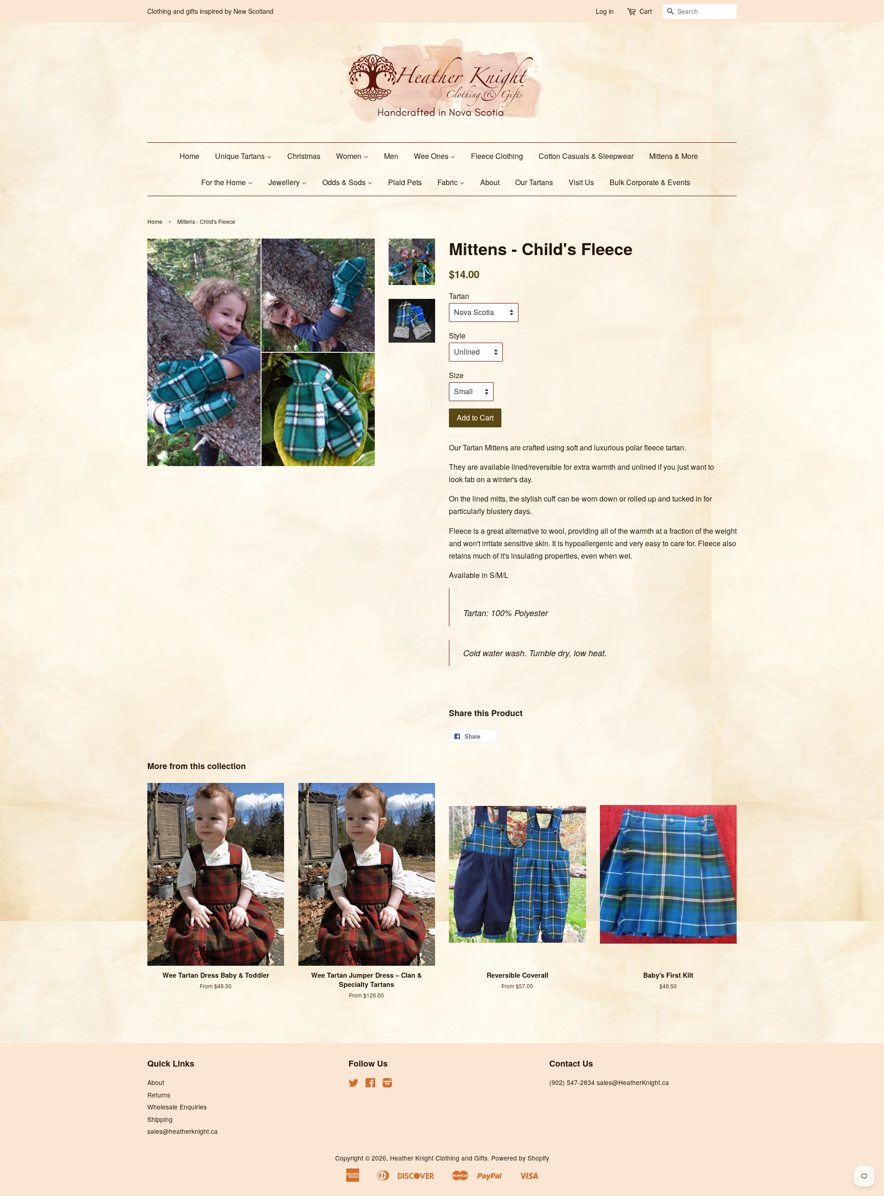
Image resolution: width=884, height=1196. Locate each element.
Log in (605, 11)
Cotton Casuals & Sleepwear (586, 156)
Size (456, 375)
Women (349, 156)
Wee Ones (432, 156)
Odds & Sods (344, 182)
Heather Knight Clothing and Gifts (439, 1157)
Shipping (160, 1119)
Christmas (303, 156)
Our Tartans (534, 182)
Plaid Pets (405, 182)
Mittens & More (673, 156)
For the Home (224, 182)
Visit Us (581, 182)
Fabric (448, 182)
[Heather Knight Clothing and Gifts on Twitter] (354, 1084)
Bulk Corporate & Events (650, 182)
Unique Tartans (241, 156)
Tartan (459, 296)
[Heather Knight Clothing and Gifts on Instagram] (387, 1084)
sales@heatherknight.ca (182, 1131)
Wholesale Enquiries (177, 1106)
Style (457, 335)
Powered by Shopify (520, 1157)
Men (391, 156)
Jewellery (285, 182)
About (490, 182)
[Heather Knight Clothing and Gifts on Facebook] (370, 1084)
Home (189, 156)
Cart (646, 11)
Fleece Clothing (497, 156)
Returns (158, 1094)
